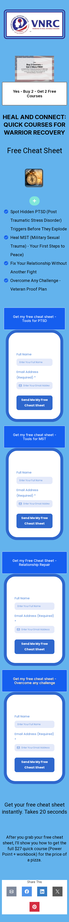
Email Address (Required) (27, 375)
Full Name (23, 354)
